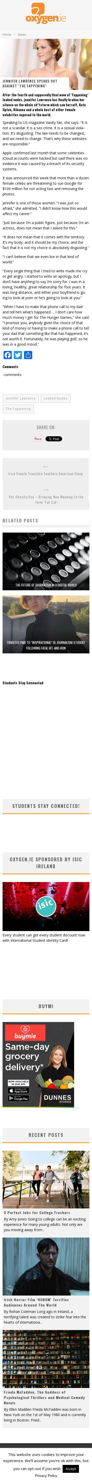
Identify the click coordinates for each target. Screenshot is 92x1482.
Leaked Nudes (55, 398)
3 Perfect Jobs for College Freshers (37, 1212)
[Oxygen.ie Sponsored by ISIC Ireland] (46, 929)
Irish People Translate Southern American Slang (45, 473)
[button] (46, 562)
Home (7, 34)
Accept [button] (71, 1468)
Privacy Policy (46, 1476)
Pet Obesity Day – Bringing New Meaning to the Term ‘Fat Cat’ (46, 499)
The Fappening (18, 409)
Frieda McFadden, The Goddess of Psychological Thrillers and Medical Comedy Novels (44, 1397)
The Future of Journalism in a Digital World (46, 584)
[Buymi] (38, 1106)
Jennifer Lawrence (21, 398)
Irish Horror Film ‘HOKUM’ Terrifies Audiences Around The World (36, 1302)
